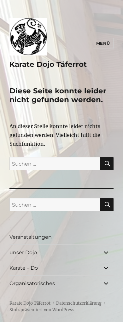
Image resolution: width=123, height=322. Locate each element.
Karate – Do (23, 268)
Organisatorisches (32, 283)
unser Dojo (23, 252)
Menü (103, 43)
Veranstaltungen (30, 237)
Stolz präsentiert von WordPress (41, 310)
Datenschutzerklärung (79, 303)
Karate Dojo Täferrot (48, 64)
